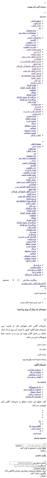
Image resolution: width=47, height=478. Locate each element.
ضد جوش (37, 64)
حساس (33, 128)
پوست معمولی (30, 130)
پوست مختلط (30, 126)
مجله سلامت (35, 267)
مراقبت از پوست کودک (26, 97)
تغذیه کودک (31, 85)
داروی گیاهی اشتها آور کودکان (28, 66)
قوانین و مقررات (34, 270)
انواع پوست (31, 116)
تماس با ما (36, 272)
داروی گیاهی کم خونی (32, 71)
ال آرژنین (37, 52)
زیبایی (33, 35)
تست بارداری (30, 45)
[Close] (45, 12)
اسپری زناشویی (29, 47)
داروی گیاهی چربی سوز (31, 57)
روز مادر (37, 80)
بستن (43, 450)
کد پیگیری (42, 465)
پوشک (33, 92)
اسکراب (37, 59)
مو (40, 28)
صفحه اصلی (36, 21)
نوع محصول (31, 30)
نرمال (33, 123)
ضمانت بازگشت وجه (32, 389)
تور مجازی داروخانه (33, 274)
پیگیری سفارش (39, 468)
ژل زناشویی (31, 42)
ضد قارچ (37, 109)
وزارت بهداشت (35, 374)
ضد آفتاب (37, 23)
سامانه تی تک (35, 372)
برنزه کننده (36, 68)
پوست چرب (31, 121)
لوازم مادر (31, 102)
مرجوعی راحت (34, 394)
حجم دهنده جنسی (33, 49)
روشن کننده (36, 54)
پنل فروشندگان (34, 387)
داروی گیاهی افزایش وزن (30, 61)
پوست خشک (31, 118)
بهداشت (32, 90)
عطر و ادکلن (35, 135)
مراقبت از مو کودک (28, 99)
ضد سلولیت (36, 104)
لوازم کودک (31, 95)
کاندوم (33, 40)
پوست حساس (30, 133)
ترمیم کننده (36, 73)
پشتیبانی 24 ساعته (33, 397)
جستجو (18, 445)
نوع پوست (37, 114)
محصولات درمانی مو (27, 33)
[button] (43, 16)
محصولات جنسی (34, 37)
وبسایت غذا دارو (34, 370)
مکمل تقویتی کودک (28, 87)
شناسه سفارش (39, 463)
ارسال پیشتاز (35, 392)
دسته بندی (36, 146)
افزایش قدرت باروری (32, 111)
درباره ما (37, 265)
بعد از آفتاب (36, 26)
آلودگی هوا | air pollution (31, 76)
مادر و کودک (36, 83)
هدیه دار (37, 107)
